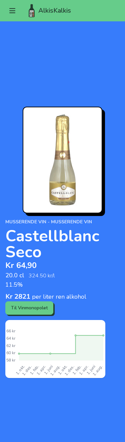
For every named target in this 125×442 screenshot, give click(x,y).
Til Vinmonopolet (29, 308)
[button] (12, 10)
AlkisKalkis (54, 10)
